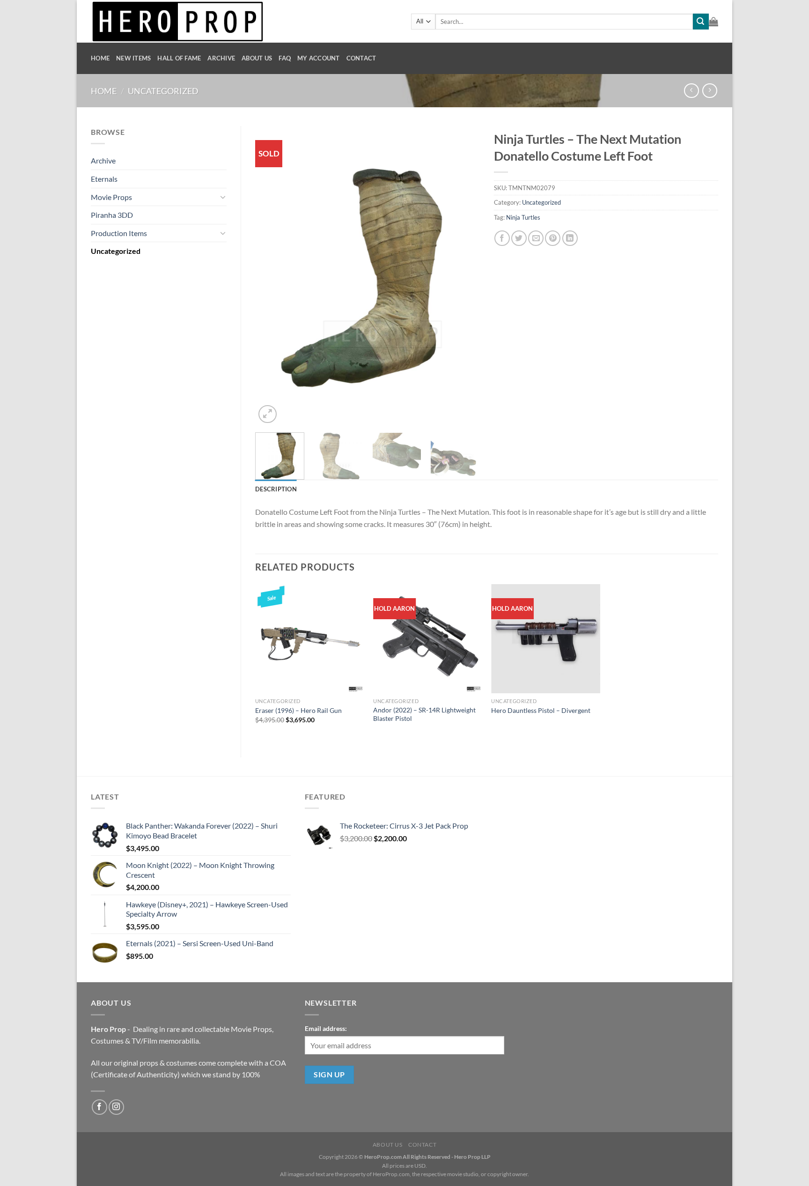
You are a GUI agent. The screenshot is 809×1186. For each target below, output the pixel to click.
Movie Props (111, 197)
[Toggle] (223, 196)
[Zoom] (267, 414)
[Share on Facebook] (502, 238)
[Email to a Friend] (536, 238)
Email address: (326, 1028)
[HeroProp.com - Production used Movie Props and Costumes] (244, 21)
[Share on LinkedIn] (570, 238)
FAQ (285, 58)
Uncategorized (163, 91)
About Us (257, 58)
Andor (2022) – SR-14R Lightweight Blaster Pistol (424, 714)
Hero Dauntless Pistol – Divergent (540, 710)
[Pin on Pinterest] (552, 238)
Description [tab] (276, 489)
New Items (133, 58)
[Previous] (271, 276)
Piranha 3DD (112, 214)
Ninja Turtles (523, 217)
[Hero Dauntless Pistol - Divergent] (545, 638)
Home (100, 58)
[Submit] (701, 22)
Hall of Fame (179, 58)
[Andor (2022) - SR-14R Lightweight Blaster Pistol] (427, 638)
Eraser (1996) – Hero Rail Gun (298, 710)
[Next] (463, 276)
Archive (221, 58)
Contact (361, 58)
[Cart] (713, 21)
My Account (318, 58)
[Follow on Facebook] (99, 1107)
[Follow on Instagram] (116, 1107)
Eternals (104, 178)
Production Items (119, 233)
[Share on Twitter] (519, 238)
